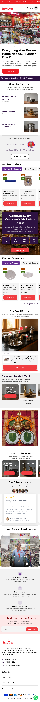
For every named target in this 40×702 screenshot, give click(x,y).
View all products (29, 304)
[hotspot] (21, 328)
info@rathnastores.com (12, 665)
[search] (27, 8)
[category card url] (31, 98)
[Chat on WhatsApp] (35, 697)
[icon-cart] (31, 8)
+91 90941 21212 (10, 662)
